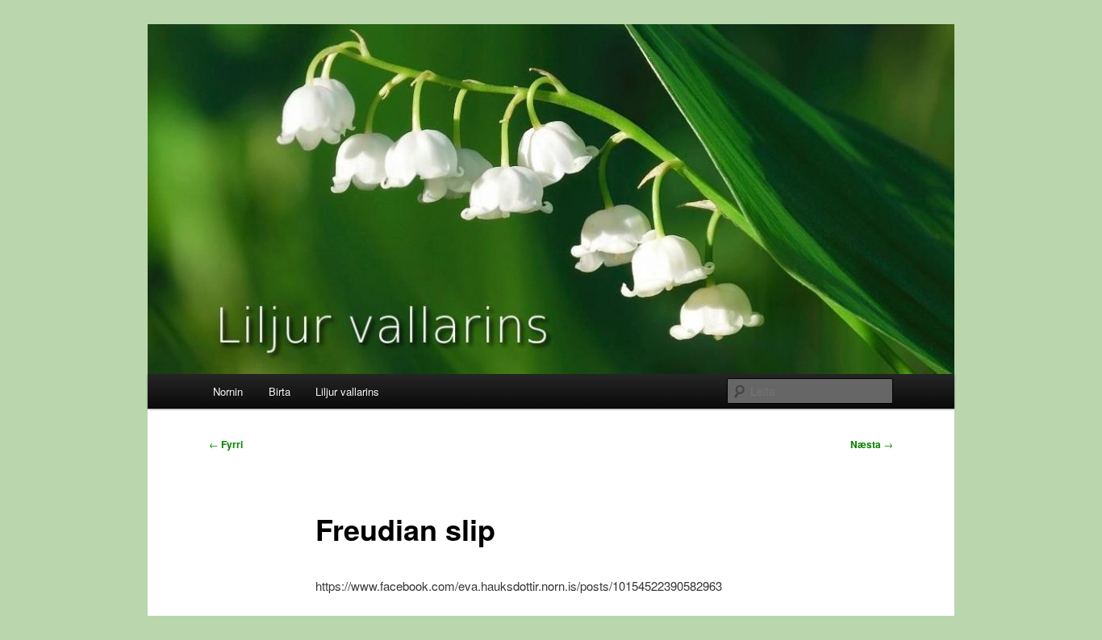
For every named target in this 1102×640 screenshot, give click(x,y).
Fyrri (226, 444)
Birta (279, 391)
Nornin (228, 391)
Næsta (871, 444)
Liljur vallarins (347, 391)
